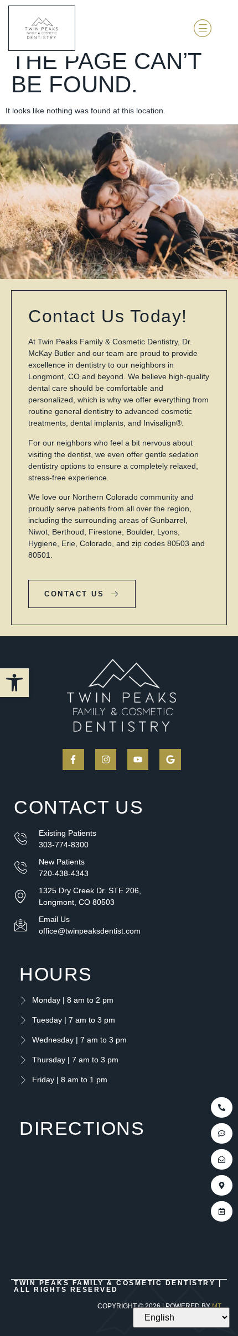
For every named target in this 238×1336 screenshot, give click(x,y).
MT (216, 1306)
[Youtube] (137, 759)
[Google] (169, 759)
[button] (14, 682)
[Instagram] (105, 759)
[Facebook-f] (73, 759)
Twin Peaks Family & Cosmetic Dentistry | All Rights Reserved (117, 1286)
